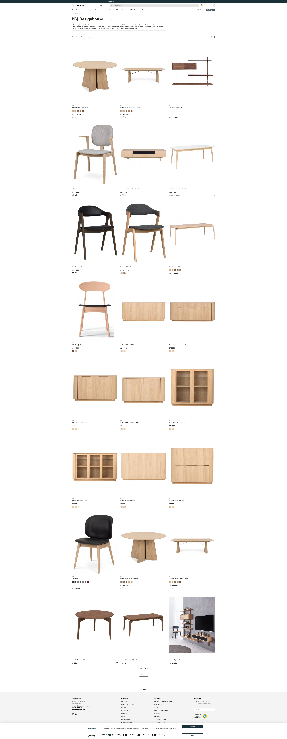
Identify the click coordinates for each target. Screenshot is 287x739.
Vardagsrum (83, 10)
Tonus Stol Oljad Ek (126, 267)
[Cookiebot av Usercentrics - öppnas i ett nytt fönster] (91, 736)
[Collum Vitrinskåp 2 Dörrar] (192, 388)
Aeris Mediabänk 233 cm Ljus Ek (129, 189)
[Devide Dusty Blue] (85, 582)
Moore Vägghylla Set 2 (175, 107)
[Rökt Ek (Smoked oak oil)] (78, 111)
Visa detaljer (162, 735)
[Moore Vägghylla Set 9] (192, 625)
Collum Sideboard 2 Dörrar (79, 423)
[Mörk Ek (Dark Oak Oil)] (175, 270)
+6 (127, 350)
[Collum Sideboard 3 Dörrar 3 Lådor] (192, 310)
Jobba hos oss (158, 704)
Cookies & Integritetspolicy (161, 710)
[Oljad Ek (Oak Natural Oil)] (132, 582)
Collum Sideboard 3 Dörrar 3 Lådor (179, 345)
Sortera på (84, 37)
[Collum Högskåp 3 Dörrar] (143, 466)
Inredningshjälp (125, 701)
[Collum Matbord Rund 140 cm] (143, 544)
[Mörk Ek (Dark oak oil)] (83, 111)
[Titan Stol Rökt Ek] (95, 232)
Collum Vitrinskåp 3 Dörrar (79, 500)
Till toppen (143, 689)
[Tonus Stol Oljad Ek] (143, 232)
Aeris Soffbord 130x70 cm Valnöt (130, 660)
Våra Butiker (200, 10)
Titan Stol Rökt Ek (77, 267)
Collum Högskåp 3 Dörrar (127, 500)
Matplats (90, 10)
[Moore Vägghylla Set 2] (192, 73)
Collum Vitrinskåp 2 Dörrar (177, 423)
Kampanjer (125, 10)
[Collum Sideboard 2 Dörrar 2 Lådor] (143, 388)
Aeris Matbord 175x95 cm (176, 267)
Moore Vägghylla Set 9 (175, 660)
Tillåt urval (192, 731)
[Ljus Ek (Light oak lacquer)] (75, 111)
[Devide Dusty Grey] (80, 582)
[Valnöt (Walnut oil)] (80, 111)
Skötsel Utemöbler (126, 719)
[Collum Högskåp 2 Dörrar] (192, 466)
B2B (131, 10)
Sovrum (97, 10)
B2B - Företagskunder (127, 704)
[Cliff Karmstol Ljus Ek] (95, 154)
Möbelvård (124, 716)
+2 (78, 117)
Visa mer (143, 674)
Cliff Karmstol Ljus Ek (78, 189)
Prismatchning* (142, 1)
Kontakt (123, 707)
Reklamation (124, 710)
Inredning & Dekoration (107, 10)
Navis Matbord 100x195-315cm (178, 189)
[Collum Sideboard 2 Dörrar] (95, 388)
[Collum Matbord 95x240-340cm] (143, 73)
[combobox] (154, 5)
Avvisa (192, 735)
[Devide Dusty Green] (78, 582)
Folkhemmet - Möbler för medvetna (164, 701)
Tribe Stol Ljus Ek (77, 345)
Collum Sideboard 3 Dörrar (128, 345)
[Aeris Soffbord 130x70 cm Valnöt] (143, 625)
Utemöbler (75, 10)
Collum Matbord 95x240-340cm (130, 107)
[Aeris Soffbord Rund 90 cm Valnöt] (95, 625)
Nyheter (118, 10)
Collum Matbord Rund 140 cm (129, 578)
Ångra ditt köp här (126, 722)
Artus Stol (75, 578)
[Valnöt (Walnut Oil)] (180, 270)
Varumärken (137, 10)
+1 (78, 195)
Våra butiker (157, 707)
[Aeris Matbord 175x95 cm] (192, 232)
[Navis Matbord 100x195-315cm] (192, 154)
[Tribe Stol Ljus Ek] (95, 310)
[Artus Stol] (95, 544)
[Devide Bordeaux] (88, 582)
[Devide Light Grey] (83, 582)
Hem (73, 13)
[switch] (125, 735)
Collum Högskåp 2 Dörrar (176, 500)
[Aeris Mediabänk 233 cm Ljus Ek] (143, 154)
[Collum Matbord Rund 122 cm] (95, 73)
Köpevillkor (157, 713)
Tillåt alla (192, 726)
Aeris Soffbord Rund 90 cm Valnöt (82, 660)
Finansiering (157, 716)
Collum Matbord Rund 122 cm (80, 107)
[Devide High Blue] (75, 582)
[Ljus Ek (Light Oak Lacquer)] (172, 270)
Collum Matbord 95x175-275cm (178, 578)
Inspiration (145, 10)
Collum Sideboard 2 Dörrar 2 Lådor (130, 423)
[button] (104, 5)
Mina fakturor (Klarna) (160, 719)
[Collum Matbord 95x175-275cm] (192, 544)
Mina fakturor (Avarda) (160, 722)
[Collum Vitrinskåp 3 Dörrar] (95, 466)
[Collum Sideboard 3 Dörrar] (143, 310)
